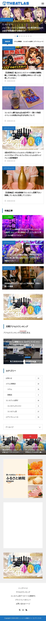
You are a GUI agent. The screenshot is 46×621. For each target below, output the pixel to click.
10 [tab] (29, 361)
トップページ (23, 588)
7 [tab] (28, 36)
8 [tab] (30, 36)
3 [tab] (19, 36)
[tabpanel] (23, 20)
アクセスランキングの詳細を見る (16, 333)
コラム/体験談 (18, 41)
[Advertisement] (23, 525)
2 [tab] (17, 36)
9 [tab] (27, 361)
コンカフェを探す (28, 41)
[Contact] (23, 610)
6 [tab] (26, 36)
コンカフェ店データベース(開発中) (23, 596)
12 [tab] (33, 361)
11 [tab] (31, 361)
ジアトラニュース (7, 19)
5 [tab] (24, 36)
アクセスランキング (23, 592)
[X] (20, 610)
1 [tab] (15, 36)
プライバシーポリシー (23, 600)
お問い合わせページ (23, 604)
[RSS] (26, 610)
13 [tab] (35, 361)
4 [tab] (22, 36)
